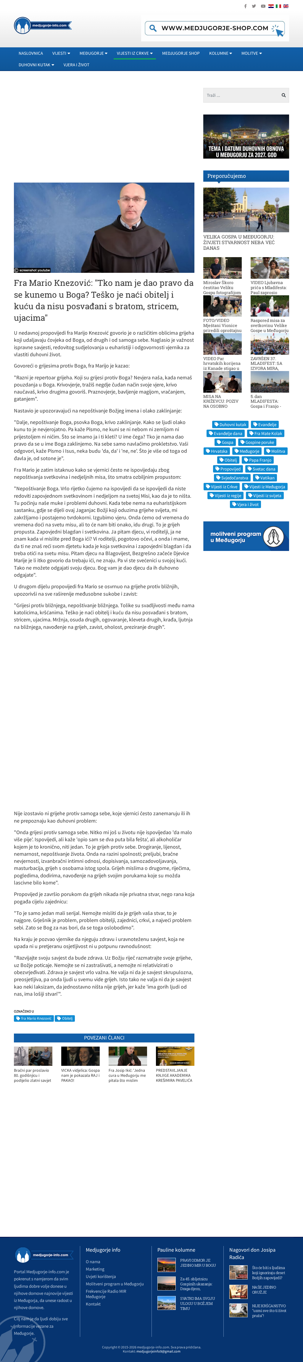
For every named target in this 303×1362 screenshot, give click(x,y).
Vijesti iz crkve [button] (133, 53)
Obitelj (67, 1018)
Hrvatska (219, 451)
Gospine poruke (260, 442)
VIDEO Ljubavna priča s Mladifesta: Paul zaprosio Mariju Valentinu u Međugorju (269, 292)
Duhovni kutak (233, 424)
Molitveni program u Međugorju (115, 1284)
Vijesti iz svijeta (267, 495)
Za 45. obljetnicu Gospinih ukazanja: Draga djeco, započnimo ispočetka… (196, 1289)
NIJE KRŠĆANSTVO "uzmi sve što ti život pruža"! (269, 1311)
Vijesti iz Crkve (224, 486)
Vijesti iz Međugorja (267, 486)
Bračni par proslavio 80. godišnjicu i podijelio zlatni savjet (32, 1075)
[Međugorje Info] (43, 25)
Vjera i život (76, 64)
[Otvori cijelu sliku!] (104, 227)
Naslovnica (31, 53)
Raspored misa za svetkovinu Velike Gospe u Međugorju (270, 325)
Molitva (278, 451)
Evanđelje (267, 424)
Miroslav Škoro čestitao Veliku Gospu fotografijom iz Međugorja (222, 290)
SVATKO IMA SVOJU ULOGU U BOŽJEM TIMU (197, 1303)
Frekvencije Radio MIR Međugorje (106, 1293)
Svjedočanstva (234, 478)
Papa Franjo (260, 460)
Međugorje (249, 451)
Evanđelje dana (228, 433)
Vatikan (267, 478)
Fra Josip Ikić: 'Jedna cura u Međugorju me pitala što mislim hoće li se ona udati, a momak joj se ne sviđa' (127, 1075)
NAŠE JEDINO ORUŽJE (264, 1289)
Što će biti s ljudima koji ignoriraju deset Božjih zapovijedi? (268, 1272)
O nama (93, 1261)
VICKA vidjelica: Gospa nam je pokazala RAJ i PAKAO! (80, 1075)
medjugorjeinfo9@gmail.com (158, 1351)
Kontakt (93, 1304)
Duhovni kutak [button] (34, 64)
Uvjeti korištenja (101, 1276)
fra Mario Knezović (36, 1018)
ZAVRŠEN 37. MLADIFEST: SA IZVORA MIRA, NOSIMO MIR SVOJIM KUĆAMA (268, 368)
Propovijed (230, 469)
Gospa (227, 442)
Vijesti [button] (59, 53)
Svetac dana (264, 469)
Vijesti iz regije (228, 495)
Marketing (95, 1269)
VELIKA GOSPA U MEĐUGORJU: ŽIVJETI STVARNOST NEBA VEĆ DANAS (239, 242)
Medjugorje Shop (181, 53)
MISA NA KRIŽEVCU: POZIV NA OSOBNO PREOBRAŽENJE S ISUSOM (221, 406)
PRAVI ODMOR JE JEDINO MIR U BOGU (198, 1263)
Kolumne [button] (218, 53)
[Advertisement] (63, 129)
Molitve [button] (249, 53)
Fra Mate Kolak (268, 433)
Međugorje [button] (92, 53)
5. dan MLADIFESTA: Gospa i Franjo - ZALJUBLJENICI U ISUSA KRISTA (269, 406)
